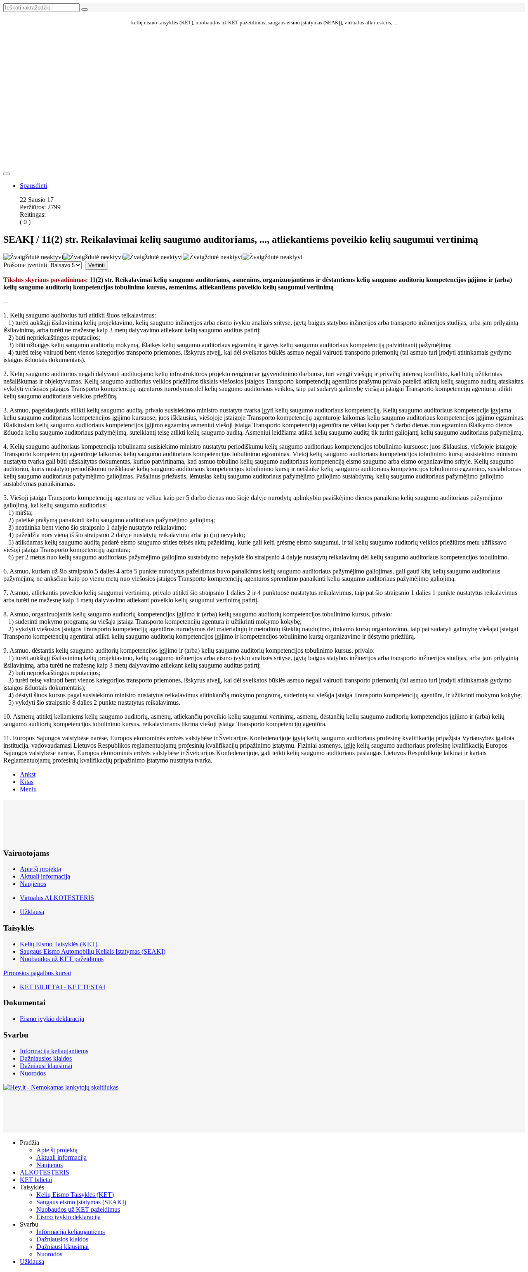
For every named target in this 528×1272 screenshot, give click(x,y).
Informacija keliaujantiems (54, 1050)
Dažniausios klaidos (46, 1058)
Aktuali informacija (45, 876)
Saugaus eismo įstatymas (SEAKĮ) (81, 1202)
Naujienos (33, 883)
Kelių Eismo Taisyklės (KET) (58, 943)
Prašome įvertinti (25, 264)
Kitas (26, 781)
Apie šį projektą (40, 868)
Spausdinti (33, 185)
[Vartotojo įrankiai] (6, 174)
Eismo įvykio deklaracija (52, 1018)
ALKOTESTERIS (44, 1172)
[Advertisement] (264, 66)
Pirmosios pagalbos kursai (37, 972)
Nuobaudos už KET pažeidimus (62, 958)
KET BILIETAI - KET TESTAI (62, 986)
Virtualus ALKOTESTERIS (57, 897)
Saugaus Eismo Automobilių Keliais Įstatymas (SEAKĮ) (92, 951)
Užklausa (32, 911)
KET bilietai (36, 1179)
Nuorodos (33, 1073)
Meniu (28, 789)
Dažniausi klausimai (46, 1065)
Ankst (27, 774)
